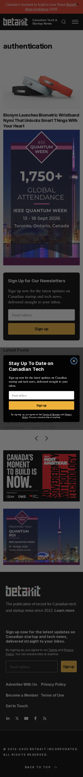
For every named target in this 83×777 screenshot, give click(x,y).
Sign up (41, 405)
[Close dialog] (74, 361)
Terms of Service (51, 414)
